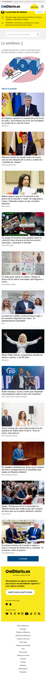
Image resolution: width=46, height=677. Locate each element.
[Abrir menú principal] (42, 6)
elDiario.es (5, 126)
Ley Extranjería (27, 1)
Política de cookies (23, 655)
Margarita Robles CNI (18, 1)
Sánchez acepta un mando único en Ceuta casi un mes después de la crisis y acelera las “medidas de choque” (22, 159)
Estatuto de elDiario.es (23, 635)
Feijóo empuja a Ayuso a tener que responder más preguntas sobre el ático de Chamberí (22, 392)
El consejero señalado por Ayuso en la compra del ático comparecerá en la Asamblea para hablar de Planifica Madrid (23, 469)
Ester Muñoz (41, 1)
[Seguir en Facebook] (15, 613)
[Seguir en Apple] (10, 604)
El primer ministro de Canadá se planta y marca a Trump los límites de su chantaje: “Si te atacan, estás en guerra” (23, 547)
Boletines (23, 665)
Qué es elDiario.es (23, 626)
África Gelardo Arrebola (19, 397)
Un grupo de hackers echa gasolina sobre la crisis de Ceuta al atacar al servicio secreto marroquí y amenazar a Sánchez (22, 240)
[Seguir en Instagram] (22, 613)
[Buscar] (38, 34)
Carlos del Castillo (7, 245)
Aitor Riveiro (6, 206)
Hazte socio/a (34, 7)
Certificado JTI (23, 669)
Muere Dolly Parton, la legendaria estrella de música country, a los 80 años (22, 356)
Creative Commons (23, 639)
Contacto (23, 659)
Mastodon (23, 672)
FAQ (23, 649)
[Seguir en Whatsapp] (35, 613)
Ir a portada (23, 559)
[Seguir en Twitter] (11, 613)
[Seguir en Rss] (39, 613)
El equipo (23, 629)
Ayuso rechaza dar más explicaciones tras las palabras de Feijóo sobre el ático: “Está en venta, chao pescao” (22, 430)
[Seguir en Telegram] (18, 613)
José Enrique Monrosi (9, 165)
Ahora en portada (9, 89)
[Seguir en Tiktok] (31, 613)
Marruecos (34, 1)
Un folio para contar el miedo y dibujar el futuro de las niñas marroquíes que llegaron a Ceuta (23, 279)
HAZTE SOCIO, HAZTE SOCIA (20, 592)
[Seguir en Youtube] (26, 613)
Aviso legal (23, 642)
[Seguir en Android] (7, 604)
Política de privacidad (23, 645)
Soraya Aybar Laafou (9, 284)
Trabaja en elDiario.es (23, 632)
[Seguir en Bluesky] (7, 613)
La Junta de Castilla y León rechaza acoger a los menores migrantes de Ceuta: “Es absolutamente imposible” (22, 318)
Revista (23, 662)
